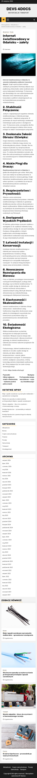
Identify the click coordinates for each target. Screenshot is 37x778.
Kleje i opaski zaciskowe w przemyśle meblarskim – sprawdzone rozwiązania (18, 634)
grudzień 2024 (6, 521)
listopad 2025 (6, 488)
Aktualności (6, 32)
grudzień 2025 (6, 485)
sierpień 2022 (6, 573)
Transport (5, 446)
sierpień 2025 (6, 497)
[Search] (34, 20)
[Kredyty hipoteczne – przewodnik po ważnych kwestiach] (18, 736)
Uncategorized (6, 449)
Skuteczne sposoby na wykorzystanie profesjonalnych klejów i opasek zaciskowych (18, 675)
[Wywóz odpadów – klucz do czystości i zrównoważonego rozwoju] (18, 696)
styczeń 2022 (6, 589)
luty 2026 (5, 479)
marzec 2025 (6, 512)
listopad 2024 (6, 524)
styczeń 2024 (6, 555)
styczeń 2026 (6, 482)
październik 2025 (7, 491)
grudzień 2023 (6, 558)
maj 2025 (5, 506)
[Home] (4, 19)
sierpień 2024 (6, 534)
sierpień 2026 (6, 460)
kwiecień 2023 (6, 564)
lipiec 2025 (5, 500)
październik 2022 (7, 567)
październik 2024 (7, 527)
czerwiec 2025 (6, 503)
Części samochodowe (9, 434)
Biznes (4, 431)
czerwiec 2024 (6, 540)
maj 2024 (5, 543)
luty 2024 (5, 552)
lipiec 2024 (5, 537)
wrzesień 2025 (6, 494)
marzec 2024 (6, 549)
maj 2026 (5, 469)
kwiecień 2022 (6, 582)
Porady (11, 32)
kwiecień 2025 (6, 509)
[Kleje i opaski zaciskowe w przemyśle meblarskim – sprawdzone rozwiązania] (18, 615)
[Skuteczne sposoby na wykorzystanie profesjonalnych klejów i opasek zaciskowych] (18, 655)
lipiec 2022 (5, 576)
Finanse (4, 437)
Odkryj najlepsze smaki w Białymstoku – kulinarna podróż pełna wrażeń (10, 379)
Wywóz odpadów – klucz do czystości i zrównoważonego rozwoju (17, 715)
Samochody (6, 443)
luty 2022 (5, 586)
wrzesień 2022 (6, 570)
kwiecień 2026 (6, 472)
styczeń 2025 (6, 518)
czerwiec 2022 (6, 579)
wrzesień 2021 (6, 592)
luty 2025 (5, 515)
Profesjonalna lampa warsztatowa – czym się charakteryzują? (27, 378)
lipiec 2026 (5, 463)
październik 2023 (7, 561)
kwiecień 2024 (6, 546)
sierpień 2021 (6, 595)
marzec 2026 (6, 476)
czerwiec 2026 (6, 466)
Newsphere (29, 774)
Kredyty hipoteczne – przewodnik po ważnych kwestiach (17, 755)
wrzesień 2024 (6, 531)
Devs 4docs (18, 9)
